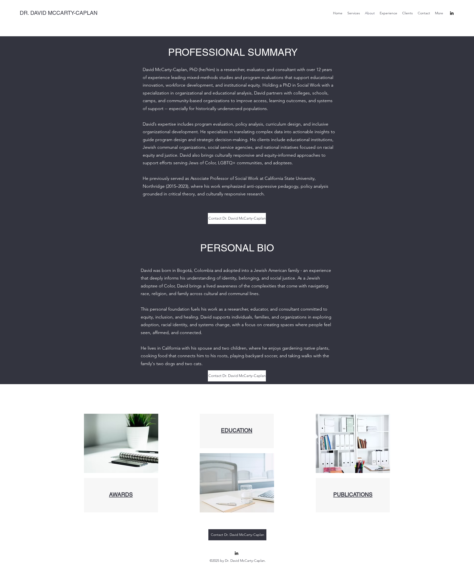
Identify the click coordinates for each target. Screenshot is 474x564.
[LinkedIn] (451, 13)
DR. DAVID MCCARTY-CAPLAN (59, 13)
